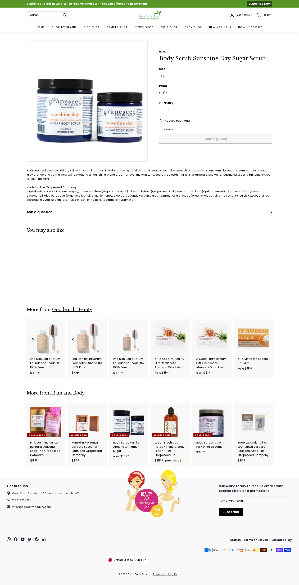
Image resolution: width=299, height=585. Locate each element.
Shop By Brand (64, 27)
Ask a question (40, 212)
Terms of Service (256, 540)
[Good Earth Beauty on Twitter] (29, 539)
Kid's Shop (169, 27)
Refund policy (281, 540)
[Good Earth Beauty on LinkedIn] (44, 539)
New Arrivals (220, 27)
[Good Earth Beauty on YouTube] (23, 539)
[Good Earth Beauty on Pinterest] (37, 539)
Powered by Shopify (165, 574)
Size (162, 69)
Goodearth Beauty (72, 309)
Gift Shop (91, 27)
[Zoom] (87, 101)
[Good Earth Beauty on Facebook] (15, 539)
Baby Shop (193, 27)
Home (40, 27)
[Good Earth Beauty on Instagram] (9, 539)
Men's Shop (144, 27)
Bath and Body (68, 393)
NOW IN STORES (250, 27)
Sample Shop (117, 27)
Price (163, 86)
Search (235, 540)
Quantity (166, 103)
